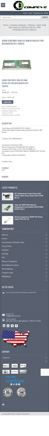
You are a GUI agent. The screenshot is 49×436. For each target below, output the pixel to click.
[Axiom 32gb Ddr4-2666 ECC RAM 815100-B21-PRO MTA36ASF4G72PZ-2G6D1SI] (16, 76)
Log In (30, 13)
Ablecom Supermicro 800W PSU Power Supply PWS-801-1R (28, 218)
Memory (31, 25)
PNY (3, 257)
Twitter (12, 325)
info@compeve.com (13, 316)
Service (4, 238)
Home (25, 13)
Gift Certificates (7, 269)
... (2, 280)
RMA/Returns (6, 276)
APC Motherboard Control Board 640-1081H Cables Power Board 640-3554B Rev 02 (28, 195)
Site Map (5, 254)
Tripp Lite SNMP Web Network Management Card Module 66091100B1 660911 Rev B (28, 207)
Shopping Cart (38, 13)
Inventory (5, 250)
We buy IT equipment (9, 261)
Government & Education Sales (13, 242)
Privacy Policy (7, 246)
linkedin (3, 325)
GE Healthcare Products (10, 265)
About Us (5, 235)
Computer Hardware (18, 25)
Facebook (16, 325)
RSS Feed (8, 325)
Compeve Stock (7, 273)
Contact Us (6, 358)
